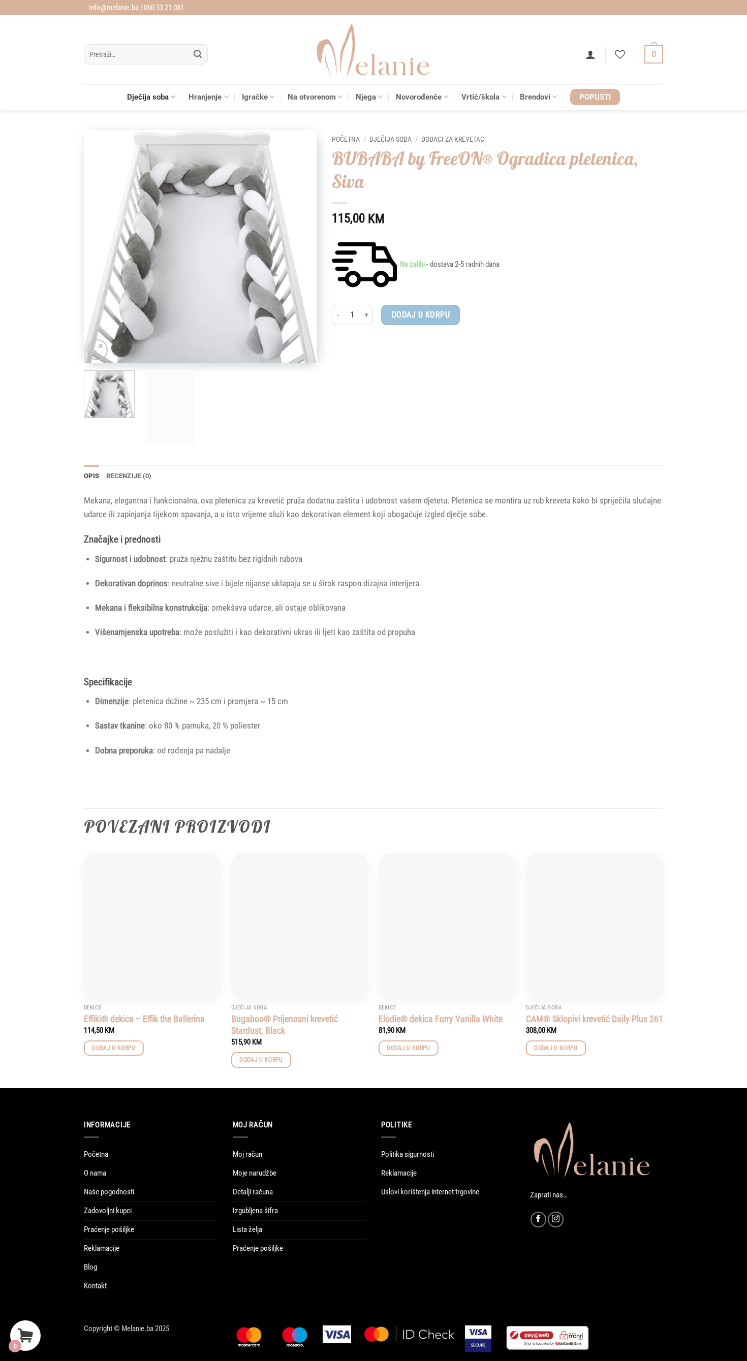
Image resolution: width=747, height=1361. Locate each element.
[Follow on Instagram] (556, 1219)
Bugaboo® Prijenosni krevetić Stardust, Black (284, 1025)
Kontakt (95, 1285)
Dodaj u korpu (421, 315)
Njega (366, 97)
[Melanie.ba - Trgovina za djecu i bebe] (374, 49)
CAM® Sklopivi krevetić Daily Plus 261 (594, 1019)
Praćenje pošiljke (109, 1229)
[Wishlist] (620, 54)
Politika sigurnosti (407, 1154)
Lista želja (247, 1229)
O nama (95, 1173)
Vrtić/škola (480, 97)
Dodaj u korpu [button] (114, 1048)
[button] (590, 54)
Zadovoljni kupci (108, 1210)
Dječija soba (148, 97)
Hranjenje (205, 97)
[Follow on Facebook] (538, 1219)
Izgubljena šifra (255, 1210)
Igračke (255, 97)
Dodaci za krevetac (452, 139)
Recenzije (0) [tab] (128, 476)
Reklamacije (101, 1248)
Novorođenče (419, 97)
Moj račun (247, 1154)
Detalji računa (253, 1191)
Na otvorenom (312, 97)
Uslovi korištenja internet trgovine (430, 1191)
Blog (90, 1267)
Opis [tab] (91, 476)
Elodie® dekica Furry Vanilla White (441, 1019)
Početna (346, 139)
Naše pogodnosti (109, 1191)
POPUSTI (595, 97)
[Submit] (198, 55)
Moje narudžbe (254, 1173)
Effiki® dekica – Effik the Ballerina (144, 1019)
